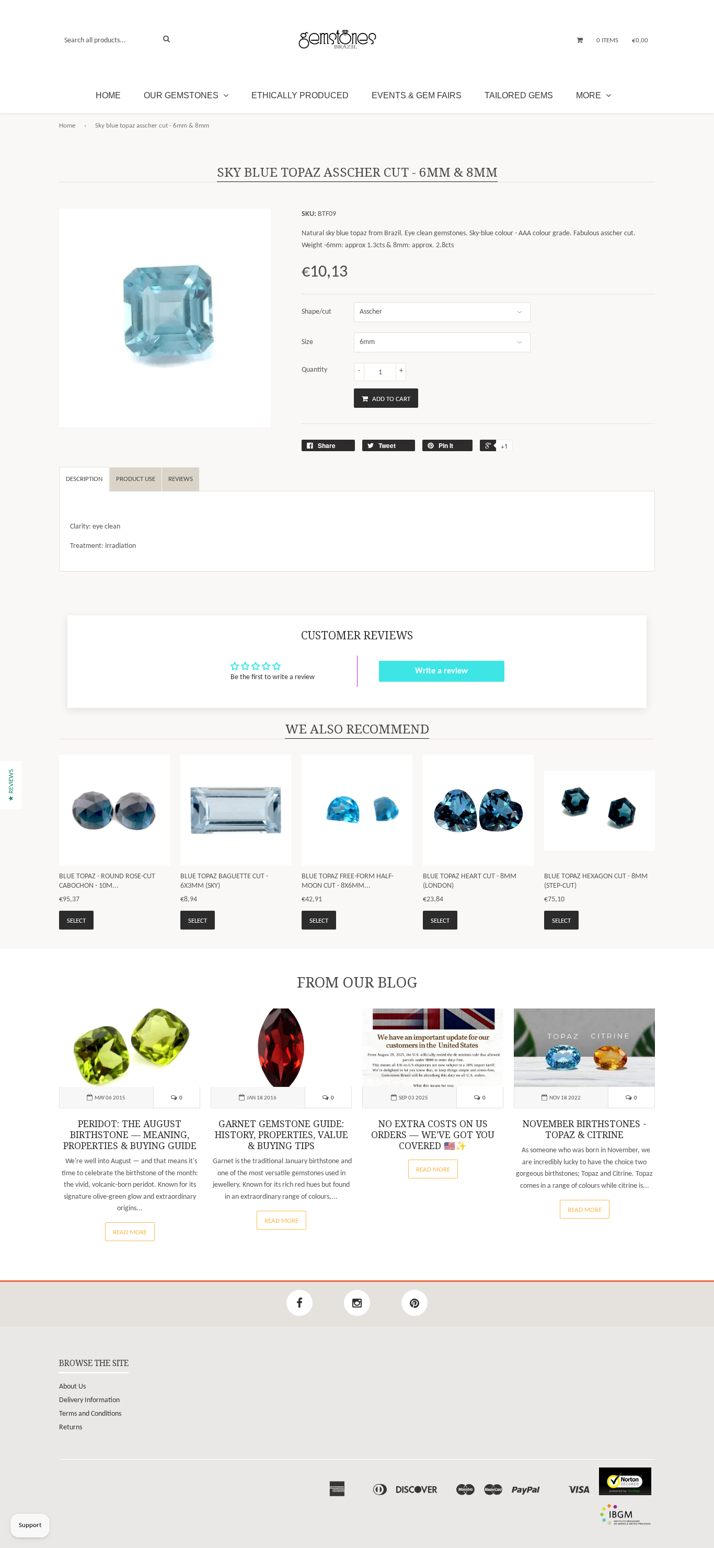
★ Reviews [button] (11, 785)
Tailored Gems (519, 95)
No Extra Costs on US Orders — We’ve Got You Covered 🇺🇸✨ (432, 1135)
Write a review (441, 671)
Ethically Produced (300, 95)
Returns (70, 1427)
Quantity (314, 370)
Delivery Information (89, 1400)
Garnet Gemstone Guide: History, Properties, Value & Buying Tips (281, 1135)
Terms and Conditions (90, 1414)
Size (307, 342)
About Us (72, 1387)
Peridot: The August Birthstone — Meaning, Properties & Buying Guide (130, 1135)
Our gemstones (182, 95)
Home (108, 95)
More (589, 95)
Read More (130, 1232)
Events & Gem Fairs (417, 95)
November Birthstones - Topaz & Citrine (585, 1129)
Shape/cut (316, 312)
